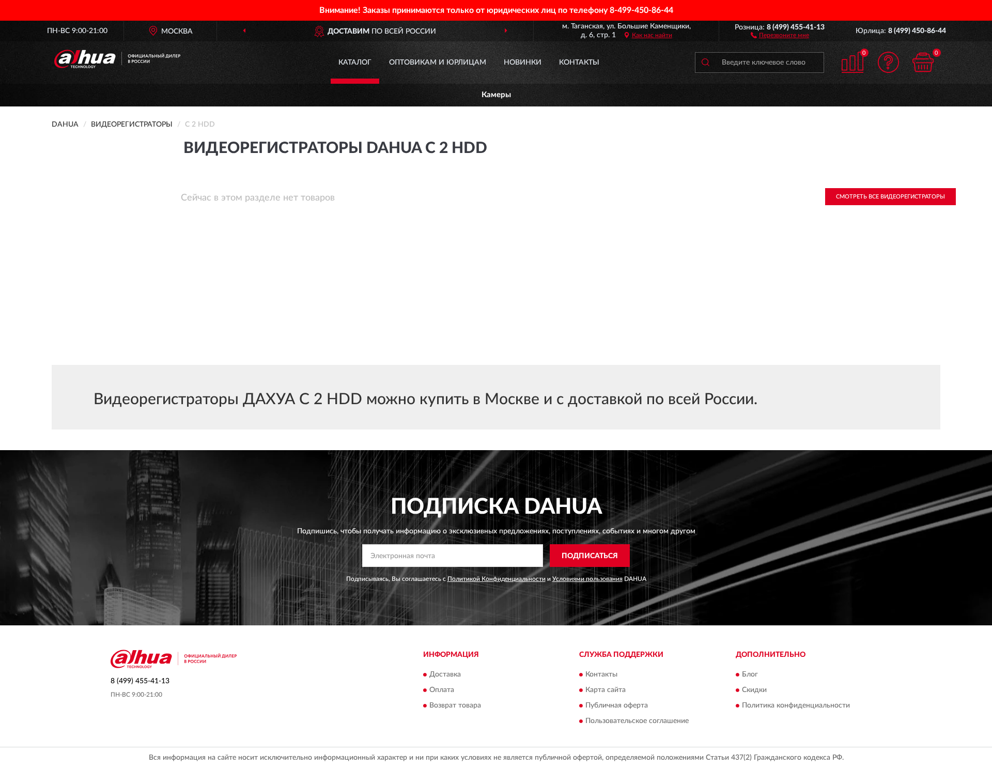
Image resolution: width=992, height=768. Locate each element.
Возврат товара (455, 705)
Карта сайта (605, 690)
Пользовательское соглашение (637, 721)
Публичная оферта (616, 705)
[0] (923, 62)
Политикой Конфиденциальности (496, 579)
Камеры (496, 95)
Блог (750, 674)
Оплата (441, 690)
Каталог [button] (354, 62)
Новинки (522, 62)
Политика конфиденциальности (796, 705)
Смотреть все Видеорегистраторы (890, 196)
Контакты (579, 62)
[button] (780, 35)
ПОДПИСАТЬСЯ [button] (590, 556)
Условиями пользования (587, 579)
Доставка (445, 674)
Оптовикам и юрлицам (437, 62)
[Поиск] (705, 62)
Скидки (754, 690)
